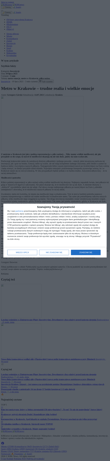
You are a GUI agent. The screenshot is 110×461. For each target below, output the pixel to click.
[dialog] (55, 231)
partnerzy (19, 211)
